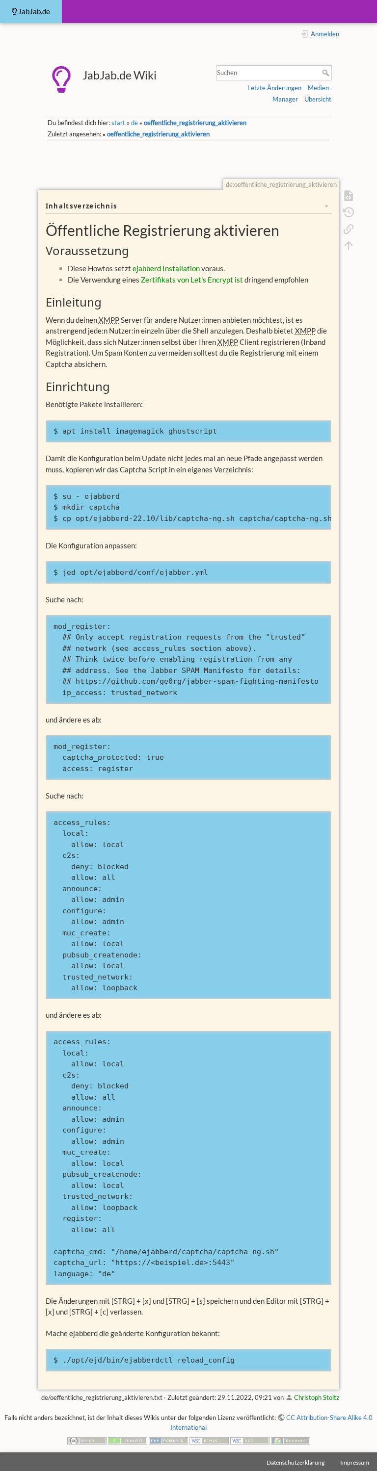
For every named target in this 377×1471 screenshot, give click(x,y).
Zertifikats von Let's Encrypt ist (192, 279)
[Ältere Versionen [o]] (348, 211)
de (134, 123)
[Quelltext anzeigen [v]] (348, 195)
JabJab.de (33, 11)
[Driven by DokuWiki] (290, 1440)
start (118, 123)
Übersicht (317, 99)
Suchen (326, 72)
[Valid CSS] (249, 1440)
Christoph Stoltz (316, 1397)
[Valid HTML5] (209, 1440)
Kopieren (307, 429)
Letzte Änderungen (274, 88)
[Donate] (127, 1440)
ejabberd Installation (166, 268)
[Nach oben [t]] (348, 244)
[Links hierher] (348, 228)
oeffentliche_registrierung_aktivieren (195, 123)
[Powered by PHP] (168, 1440)
